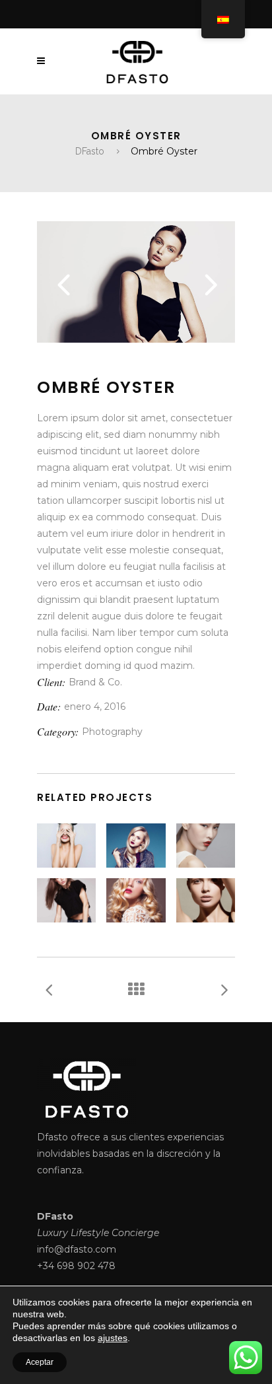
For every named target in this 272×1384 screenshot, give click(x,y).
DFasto (89, 151)
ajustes (112, 1337)
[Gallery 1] (136, 339)
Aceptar (39, 1362)
